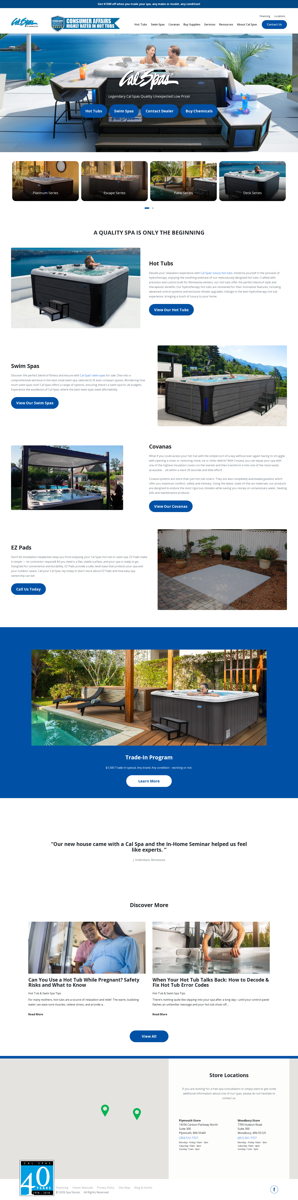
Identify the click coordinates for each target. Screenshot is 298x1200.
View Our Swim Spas (34, 403)
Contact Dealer (159, 111)
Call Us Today (28, 589)
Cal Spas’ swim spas (92, 375)
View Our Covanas (170, 506)
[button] (105, 1111)
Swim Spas (158, 24)
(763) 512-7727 (188, 1138)
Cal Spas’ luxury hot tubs (216, 273)
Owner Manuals (82, 1188)
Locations (279, 16)
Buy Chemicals (199, 111)
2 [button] (153, 208)
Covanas (174, 24)
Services (209, 24)
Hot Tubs (141, 24)
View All (149, 1036)
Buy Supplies (191, 24)
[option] (45, 181)
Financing (265, 16)
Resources (226, 24)
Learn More (149, 781)
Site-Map (124, 1188)
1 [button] (147, 208)
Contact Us (274, 24)
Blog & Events (143, 1188)
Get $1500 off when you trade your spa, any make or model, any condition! (149, 4)
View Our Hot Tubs (171, 309)
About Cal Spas (247, 24)
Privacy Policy (105, 1188)
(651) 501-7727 (247, 1138)
